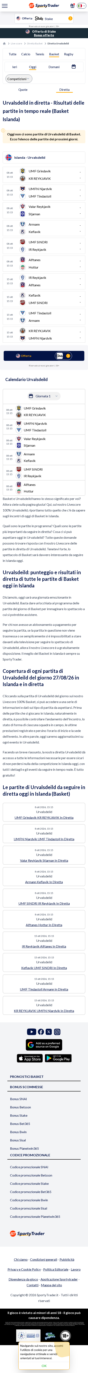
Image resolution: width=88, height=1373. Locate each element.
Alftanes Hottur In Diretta (44, 925)
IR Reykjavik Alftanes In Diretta (44, 946)
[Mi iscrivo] (72, 6)
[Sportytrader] (4, 43)
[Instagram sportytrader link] (57, 1032)
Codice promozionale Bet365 (30, 1192)
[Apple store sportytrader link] (29, 1058)
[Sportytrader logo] (44, 1233)
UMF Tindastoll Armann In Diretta (44, 989)
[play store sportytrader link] (58, 1058)
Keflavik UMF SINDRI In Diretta (44, 968)
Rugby (68, 54)
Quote (22, 89)
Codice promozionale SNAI (29, 1167)
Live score (16, 43)
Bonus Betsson (20, 1107)
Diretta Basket (35, 43)
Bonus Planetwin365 (24, 1148)
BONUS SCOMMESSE (26, 1087)
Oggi (32, 67)
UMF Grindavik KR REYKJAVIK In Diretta (44, 817)
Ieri (14, 67)
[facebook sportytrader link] (41, 1032)
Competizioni (16, 79)
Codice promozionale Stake (29, 1183)
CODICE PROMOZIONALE (30, 1155)
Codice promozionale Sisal (28, 1208)
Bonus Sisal (18, 1140)
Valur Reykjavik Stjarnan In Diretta (44, 860)
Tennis (39, 54)
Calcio (25, 54)
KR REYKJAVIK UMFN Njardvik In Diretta (44, 1011)
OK (44, 1366)
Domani (54, 67)
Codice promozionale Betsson (31, 1175)
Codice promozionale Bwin (29, 1200)
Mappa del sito (51, 1285)
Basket (54, 54)
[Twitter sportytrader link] (49, 1032)
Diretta (64, 89)
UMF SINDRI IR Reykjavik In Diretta (44, 903)
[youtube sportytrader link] (31, 1032)
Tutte (12, 54)
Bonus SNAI (18, 1099)
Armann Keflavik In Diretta (44, 882)
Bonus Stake (18, 1115)
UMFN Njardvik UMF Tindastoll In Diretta (44, 839)
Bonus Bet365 (20, 1124)
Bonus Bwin (18, 1132)
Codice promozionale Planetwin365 (35, 1216)
